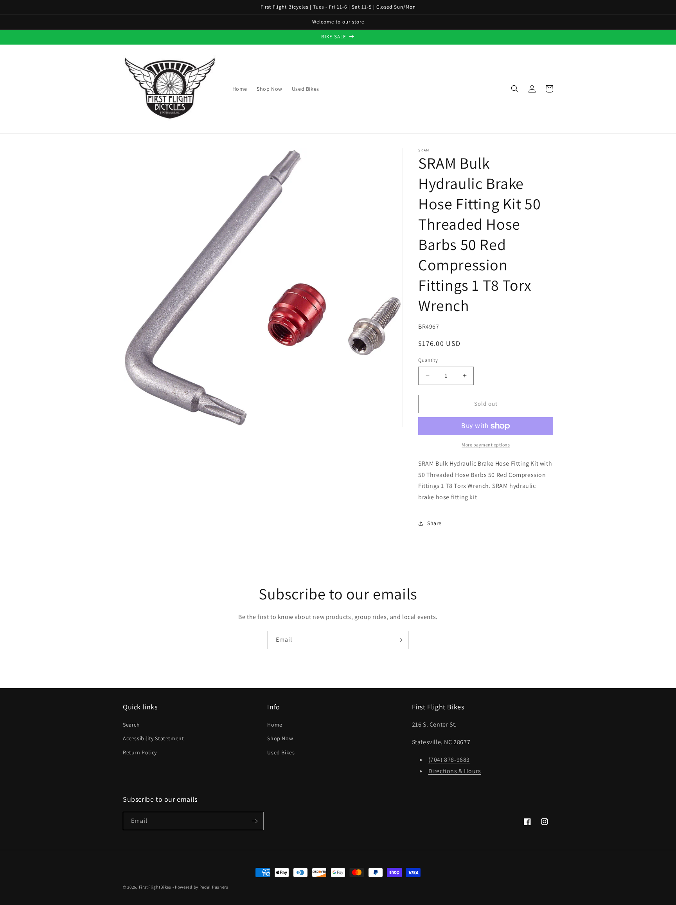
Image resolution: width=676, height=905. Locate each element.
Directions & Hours (454, 771)
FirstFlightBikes (155, 887)
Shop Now (280, 738)
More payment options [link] (486, 445)
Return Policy (140, 752)
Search (131, 724)
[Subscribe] (399, 640)
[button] (514, 88)
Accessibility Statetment (153, 738)
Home (274, 724)
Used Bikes (281, 752)
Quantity (428, 360)
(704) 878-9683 (449, 760)
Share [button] (434, 523)
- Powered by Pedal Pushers (200, 887)
